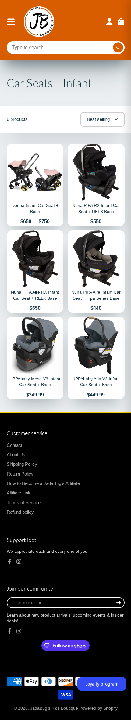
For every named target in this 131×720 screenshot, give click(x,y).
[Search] (118, 47)
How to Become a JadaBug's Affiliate (43, 483)
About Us (16, 454)
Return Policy (20, 473)
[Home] (39, 21)
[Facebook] (9, 561)
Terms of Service (24, 502)
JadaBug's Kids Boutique (54, 708)
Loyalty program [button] (102, 684)
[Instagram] (19, 561)
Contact (14, 445)
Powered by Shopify (98, 708)
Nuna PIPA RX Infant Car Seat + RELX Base (96, 185)
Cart (121, 21)
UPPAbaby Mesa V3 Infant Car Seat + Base (35, 358)
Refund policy (20, 512)
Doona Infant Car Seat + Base (35, 185)
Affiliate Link (18, 492)
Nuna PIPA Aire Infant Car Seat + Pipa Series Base (96, 271)
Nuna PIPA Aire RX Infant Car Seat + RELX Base (35, 271)
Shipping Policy (22, 464)
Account (109, 21)
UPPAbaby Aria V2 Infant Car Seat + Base (96, 358)
